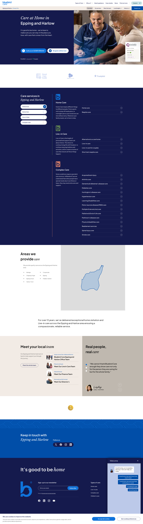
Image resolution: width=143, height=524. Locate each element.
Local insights (117, 8)
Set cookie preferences (128, 519)
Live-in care (94, 489)
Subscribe (73, 488)
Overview (89, 8)
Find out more (124, 3)
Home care (94, 486)
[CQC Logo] (131, 46)
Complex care (95, 493)
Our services (98, 8)
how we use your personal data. (49, 493)
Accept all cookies (104, 519)
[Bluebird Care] (7, 4)
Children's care (95, 496)
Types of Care (79, 3)
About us (126, 8)
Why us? (88, 3)
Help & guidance (99, 3)
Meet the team (107, 8)
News (116, 3)
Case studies (109, 3)
